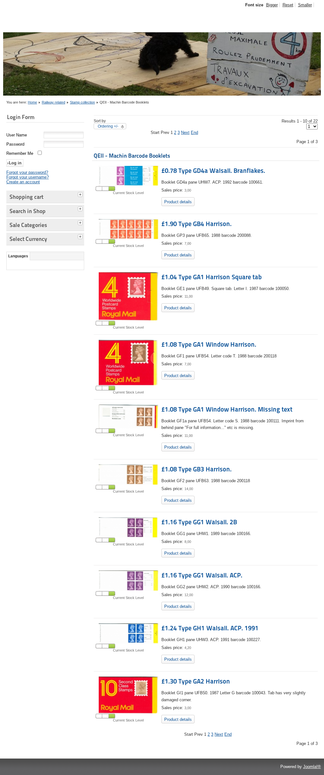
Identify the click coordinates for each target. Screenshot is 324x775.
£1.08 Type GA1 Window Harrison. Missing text (226, 409)
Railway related (53, 102)
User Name (16, 135)
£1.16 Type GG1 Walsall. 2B (199, 522)
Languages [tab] (18, 256)
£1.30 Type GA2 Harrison (195, 681)
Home (32, 102)
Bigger (272, 5)
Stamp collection (82, 102)
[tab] (81, 194)
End (194, 132)
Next (185, 132)
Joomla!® (312, 766)
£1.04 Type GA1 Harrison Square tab (211, 277)
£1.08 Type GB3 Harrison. (196, 469)
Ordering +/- (108, 126)
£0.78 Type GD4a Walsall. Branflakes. (213, 170)
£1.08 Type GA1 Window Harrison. (208, 344)
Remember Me (19, 153)
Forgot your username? (27, 177)
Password (15, 144)
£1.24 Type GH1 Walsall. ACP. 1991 (210, 628)
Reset (288, 5)
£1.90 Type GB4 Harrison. (196, 224)
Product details (178, 201)
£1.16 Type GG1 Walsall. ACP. (201, 575)
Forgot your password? (27, 172)
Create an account (23, 182)
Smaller (305, 5)
